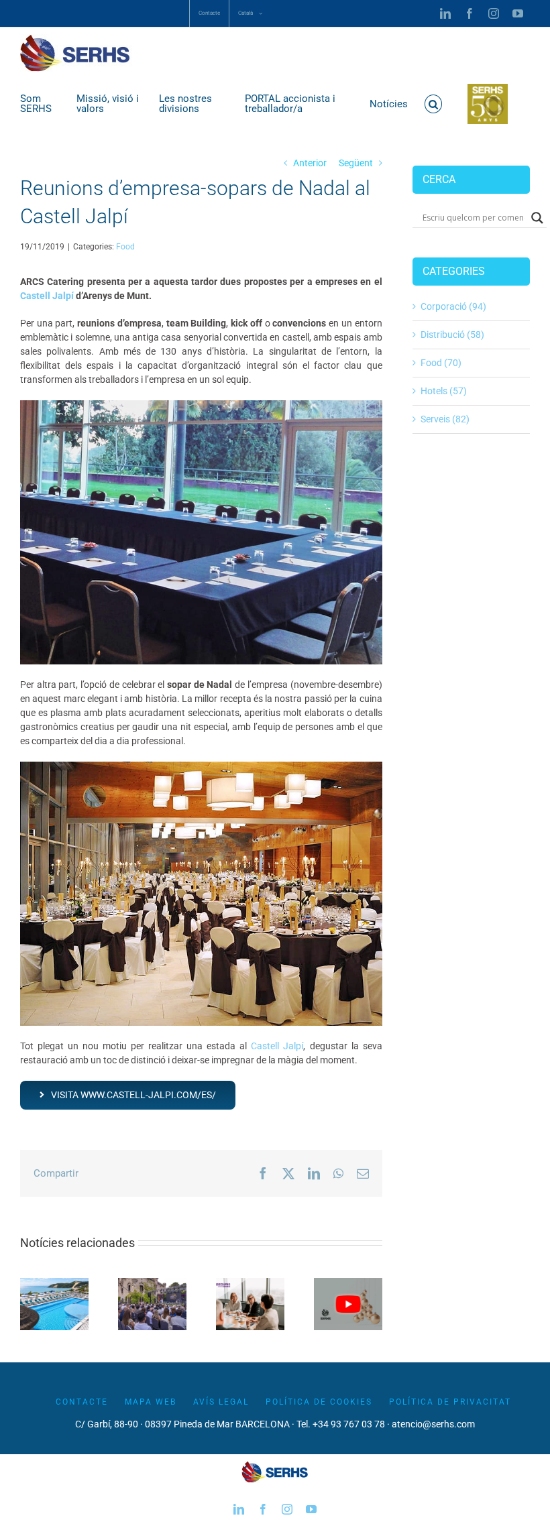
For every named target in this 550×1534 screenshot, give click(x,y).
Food (125, 246)
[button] (434, 103)
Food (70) (441, 362)
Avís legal (221, 1402)
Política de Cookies (319, 1402)
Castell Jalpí (47, 295)
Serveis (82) (445, 419)
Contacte (82, 1402)
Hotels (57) (444, 391)
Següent (356, 163)
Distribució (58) (452, 334)
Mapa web (150, 1402)
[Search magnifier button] (537, 218)
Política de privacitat (450, 1402)
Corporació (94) (453, 306)
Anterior (310, 163)
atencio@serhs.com (433, 1424)
